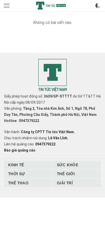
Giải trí (65, 183)
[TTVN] (52, 75)
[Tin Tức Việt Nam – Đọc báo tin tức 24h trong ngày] (51, 6)
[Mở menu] (7, 6)
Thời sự (16, 174)
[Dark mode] (98, 6)
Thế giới (66, 174)
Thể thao (18, 183)
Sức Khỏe (67, 165)
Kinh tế (16, 165)
